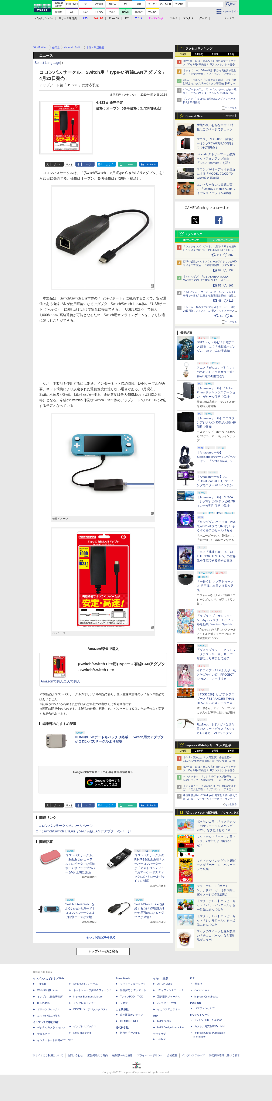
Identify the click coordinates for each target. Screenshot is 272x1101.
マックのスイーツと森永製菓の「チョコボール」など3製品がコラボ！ (216, 935)
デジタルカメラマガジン (51, 1027)
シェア (87, 164)
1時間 (183, 54)
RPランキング (191, 239)
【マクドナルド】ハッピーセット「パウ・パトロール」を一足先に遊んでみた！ (216, 905)
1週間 (215, 54)
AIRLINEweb (164, 983)
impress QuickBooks (206, 996)
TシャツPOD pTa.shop (208, 1020)
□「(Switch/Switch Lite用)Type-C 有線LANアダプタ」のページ (83, 831)
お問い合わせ (75, 1055)
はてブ (109, 164)
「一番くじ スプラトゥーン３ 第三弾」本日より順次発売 (215, 586)
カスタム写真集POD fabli (209, 1026)
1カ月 (231, 54)
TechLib (161, 1039)
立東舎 (124, 1003)
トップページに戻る (103, 951)
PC (127, 18)
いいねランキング (223, 239)
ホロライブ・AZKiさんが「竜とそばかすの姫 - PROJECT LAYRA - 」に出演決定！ (216, 675)
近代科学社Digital (130, 1032)
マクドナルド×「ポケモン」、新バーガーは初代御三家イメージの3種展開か (216, 890)
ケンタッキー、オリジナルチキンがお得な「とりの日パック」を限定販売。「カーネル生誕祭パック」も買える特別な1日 (210, 780)
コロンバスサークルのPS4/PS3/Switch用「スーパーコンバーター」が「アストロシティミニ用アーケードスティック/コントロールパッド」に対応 (149, 867)
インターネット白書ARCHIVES (55, 1040)
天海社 (198, 983)
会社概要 (172, 1055)
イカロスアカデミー (168, 1009)
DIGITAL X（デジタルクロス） (90, 1009)
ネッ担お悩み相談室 (48, 1015)
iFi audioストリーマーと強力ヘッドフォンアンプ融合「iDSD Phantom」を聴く (216, 158)
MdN (156, 1015)
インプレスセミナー (84, 1003)
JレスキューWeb (167, 1003)
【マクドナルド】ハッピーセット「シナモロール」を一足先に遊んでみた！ (216, 920)
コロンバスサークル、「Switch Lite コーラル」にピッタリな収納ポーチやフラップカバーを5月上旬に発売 (80, 863)
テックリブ (159, 1033)
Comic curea (201, 990)
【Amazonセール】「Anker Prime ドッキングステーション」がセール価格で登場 (216, 392)
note (130, 164)
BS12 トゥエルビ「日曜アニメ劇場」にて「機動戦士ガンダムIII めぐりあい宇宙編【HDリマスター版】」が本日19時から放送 (210, 83)
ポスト (57, 164)
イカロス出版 (160, 978)
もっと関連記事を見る (101, 937)
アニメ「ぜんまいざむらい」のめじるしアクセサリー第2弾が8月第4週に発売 (216, 372)
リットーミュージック (133, 983)
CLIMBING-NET (129, 1021)
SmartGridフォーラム (85, 983)
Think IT (41, 983)
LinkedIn (151, 164)
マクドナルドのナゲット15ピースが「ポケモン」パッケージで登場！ (216, 865)
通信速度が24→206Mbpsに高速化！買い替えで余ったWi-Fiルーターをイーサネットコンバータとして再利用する (210, 799)
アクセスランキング (199, 48)
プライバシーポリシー (150, 1055)
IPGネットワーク (200, 1014)
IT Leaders (43, 1003)
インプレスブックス (84, 1026)
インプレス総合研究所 (50, 996)
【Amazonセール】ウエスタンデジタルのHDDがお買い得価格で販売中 (216, 422)
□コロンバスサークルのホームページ (64, 826)
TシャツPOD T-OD (131, 996)
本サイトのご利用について (48, 1055)
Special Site (194, 116)
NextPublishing (82, 1032)
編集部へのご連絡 (122, 1055)
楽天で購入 (71, 681)
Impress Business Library (87, 996)
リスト (69, 164)
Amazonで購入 (52, 681)
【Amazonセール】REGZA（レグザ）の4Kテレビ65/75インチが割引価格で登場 (216, 501)
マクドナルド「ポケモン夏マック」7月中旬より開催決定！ (216, 841)
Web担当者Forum (47, 990)
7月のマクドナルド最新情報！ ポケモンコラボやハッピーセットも (212, 813)
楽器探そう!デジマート (133, 990)
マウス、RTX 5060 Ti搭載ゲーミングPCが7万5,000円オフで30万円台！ (215, 143)
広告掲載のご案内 (97, 1055)
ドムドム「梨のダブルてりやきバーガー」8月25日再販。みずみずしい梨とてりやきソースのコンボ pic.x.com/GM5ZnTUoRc (210, 311)
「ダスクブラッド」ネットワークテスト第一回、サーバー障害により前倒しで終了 (216, 654)
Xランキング (194, 234)
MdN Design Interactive (170, 1027)
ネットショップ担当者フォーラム (92, 990)
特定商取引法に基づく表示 (224, 1055)
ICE (192, 978)
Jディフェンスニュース (170, 990)
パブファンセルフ (204, 1008)
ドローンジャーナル (48, 1009)
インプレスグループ (193, 1055)
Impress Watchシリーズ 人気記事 (208, 745)
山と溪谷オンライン (131, 1014)
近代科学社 (122, 1027)
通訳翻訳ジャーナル (168, 996)
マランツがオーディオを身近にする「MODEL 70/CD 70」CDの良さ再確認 (216, 174)
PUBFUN (195, 1003)
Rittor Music (123, 978)
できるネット (44, 1033)
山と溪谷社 (122, 1009)
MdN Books (164, 1021)
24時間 (199, 54)
